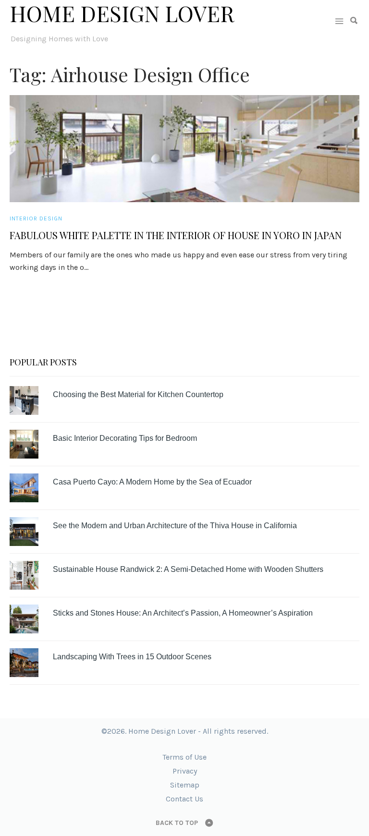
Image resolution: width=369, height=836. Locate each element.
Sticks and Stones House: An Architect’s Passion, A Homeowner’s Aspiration (183, 613)
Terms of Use (184, 757)
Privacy (184, 770)
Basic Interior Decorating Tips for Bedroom (125, 438)
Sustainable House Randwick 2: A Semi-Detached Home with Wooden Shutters (188, 569)
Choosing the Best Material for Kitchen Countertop (138, 394)
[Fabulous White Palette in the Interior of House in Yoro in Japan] (184, 148)
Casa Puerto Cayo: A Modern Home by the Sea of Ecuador (152, 482)
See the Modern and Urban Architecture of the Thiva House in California (175, 525)
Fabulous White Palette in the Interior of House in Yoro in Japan (176, 235)
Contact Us (184, 798)
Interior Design (36, 218)
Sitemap (184, 784)
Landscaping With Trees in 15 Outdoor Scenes (132, 657)
